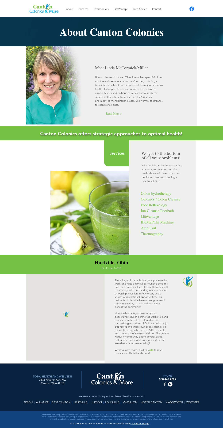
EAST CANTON (61, 402)
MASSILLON (130, 402)
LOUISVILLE (112, 402)
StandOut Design (140, 423)
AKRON (28, 402)
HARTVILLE (80, 402)
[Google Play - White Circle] (170, 384)
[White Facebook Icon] (165, 384)
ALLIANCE (42, 402)
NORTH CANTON (151, 402)
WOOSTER (192, 402)
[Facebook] (192, 9)
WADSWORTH (174, 402)
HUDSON (96, 402)
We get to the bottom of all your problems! (161, 155)
